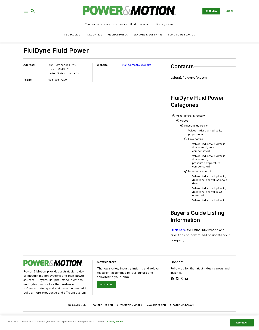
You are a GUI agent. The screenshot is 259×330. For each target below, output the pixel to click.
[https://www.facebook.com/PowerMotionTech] (172, 278)
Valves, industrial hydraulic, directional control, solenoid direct (209, 180)
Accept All (241, 322)
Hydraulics (72, 34)
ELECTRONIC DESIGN (181, 305)
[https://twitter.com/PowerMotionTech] (182, 278)
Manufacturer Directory (190, 115)
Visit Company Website (136, 64)
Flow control (196, 138)
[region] (129, 323)
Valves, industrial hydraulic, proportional (205, 132)
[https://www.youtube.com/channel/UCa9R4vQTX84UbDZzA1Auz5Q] (186, 278)
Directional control (199, 171)
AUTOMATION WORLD (129, 305)
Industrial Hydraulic (196, 125)
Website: (102, 64)
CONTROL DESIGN (102, 305)
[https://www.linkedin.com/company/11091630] (177, 278)
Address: (29, 64)
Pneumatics (94, 34)
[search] (32, 11)
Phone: (27, 79)
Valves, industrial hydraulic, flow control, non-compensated (209, 147)
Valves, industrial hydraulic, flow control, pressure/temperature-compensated (209, 161)
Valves (184, 120)
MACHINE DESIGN (156, 305)
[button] (26, 11)
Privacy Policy (115, 321)
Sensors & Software (148, 34)
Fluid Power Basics (181, 34)
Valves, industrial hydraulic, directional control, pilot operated (209, 192)
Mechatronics (118, 34)
